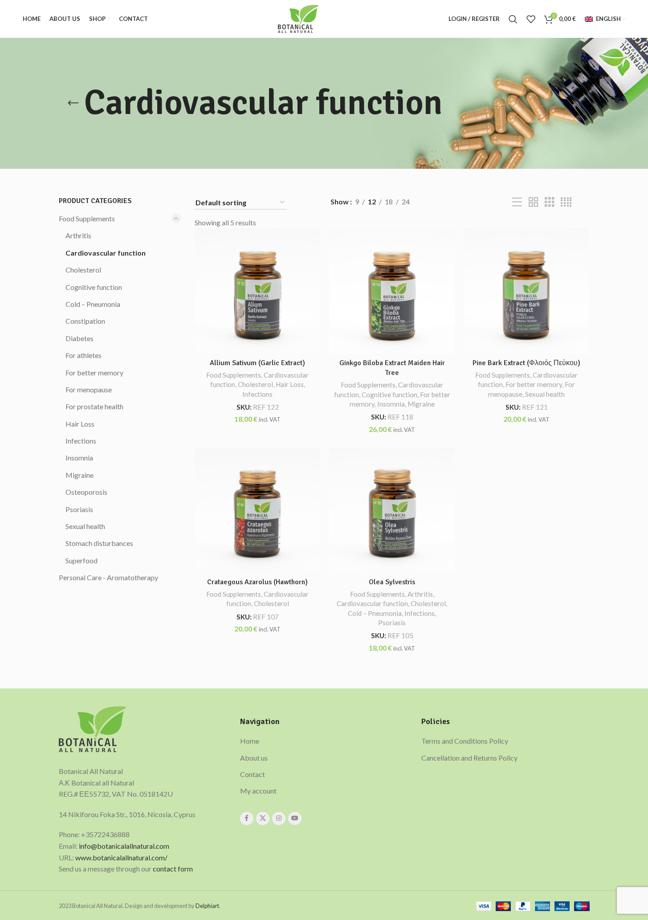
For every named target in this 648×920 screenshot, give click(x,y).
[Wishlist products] (531, 19)
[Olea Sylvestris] (392, 510)
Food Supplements (87, 218)
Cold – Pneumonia (92, 304)
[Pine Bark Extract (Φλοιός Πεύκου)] (526, 291)
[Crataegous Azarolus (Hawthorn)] (257, 510)
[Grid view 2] (533, 202)
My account (258, 790)
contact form (173, 868)
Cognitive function (93, 287)
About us (254, 757)
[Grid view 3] (549, 202)
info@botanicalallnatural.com (124, 846)
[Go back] (73, 103)
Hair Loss (79, 423)
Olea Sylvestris (392, 582)
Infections (80, 440)
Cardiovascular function (105, 252)
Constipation (85, 321)
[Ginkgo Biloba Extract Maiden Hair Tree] (392, 291)
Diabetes (79, 338)
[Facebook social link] (246, 818)
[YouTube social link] (295, 818)
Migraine (79, 475)
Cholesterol (83, 269)
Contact (252, 774)
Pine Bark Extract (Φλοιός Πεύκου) (526, 362)
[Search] (513, 19)
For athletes (83, 355)
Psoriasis (79, 509)
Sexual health (85, 526)
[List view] (517, 202)
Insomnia (79, 457)
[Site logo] (298, 18)
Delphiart (207, 905)
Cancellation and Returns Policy (469, 757)
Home (249, 741)
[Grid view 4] (566, 202)
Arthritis (78, 235)
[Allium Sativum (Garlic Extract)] (257, 291)
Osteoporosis (86, 492)
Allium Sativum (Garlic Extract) (257, 362)
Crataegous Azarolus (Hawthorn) (257, 582)
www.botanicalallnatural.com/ (121, 857)
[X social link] (262, 818)
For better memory (94, 372)
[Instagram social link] (278, 818)
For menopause (88, 389)
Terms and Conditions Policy (464, 741)
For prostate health (94, 406)
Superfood (81, 560)
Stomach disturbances (99, 543)
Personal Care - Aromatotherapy (108, 577)
